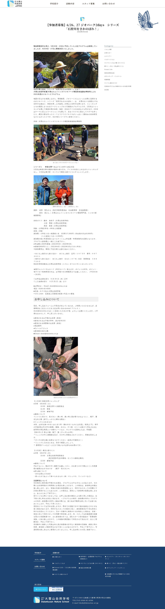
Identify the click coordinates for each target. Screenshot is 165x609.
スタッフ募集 (88, 3)
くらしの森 (108, 49)
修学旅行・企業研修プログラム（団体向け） (90, 558)
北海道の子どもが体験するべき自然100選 (117, 86)
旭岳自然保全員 (109, 73)
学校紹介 (54, 3)
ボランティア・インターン (113, 76)
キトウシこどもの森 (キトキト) (114, 63)
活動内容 (70, 3)
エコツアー (108, 56)
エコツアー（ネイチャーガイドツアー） (117, 558)
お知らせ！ (108, 53)
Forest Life (108, 69)
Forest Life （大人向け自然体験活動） (64, 569)
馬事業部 (107, 79)
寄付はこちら (41, 589)
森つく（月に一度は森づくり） (114, 66)
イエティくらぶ (109, 59)
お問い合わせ (108, 3)
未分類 (106, 89)
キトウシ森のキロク (110, 83)
